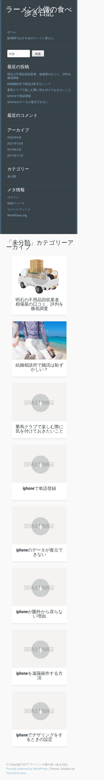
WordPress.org (17, 215)
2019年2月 (14, 149)
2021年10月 (15, 143)
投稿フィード (16, 203)
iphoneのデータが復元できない (27, 102)
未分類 (11, 176)
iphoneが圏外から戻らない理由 (39, 614)
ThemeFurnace (16, 773)
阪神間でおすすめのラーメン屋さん (30, 38)
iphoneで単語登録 (19, 96)
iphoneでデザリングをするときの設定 (39, 737)
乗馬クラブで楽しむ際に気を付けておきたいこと (39, 90)
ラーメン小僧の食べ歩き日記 (39, 11)
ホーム (11, 32)
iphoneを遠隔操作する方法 (39, 675)
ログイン (13, 197)
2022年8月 (14, 137)
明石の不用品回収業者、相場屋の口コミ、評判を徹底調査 (39, 76)
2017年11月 (15, 155)
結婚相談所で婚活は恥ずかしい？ (29, 83)
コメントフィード (18, 209)
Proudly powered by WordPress (27, 768)
